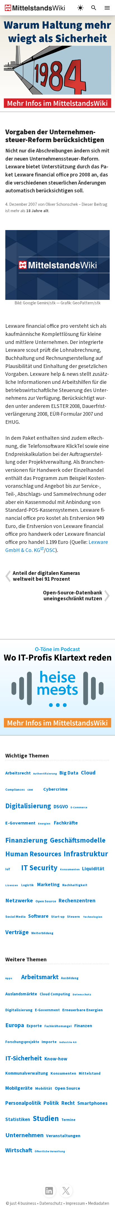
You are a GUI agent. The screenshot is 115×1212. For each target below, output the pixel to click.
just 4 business (23, 1203)
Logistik (27, 885)
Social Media (15, 916)
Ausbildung (69, 978)
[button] (93, 8)
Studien (46, 1118)
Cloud (88, 773)
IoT (7, 869)
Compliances (15, 790)
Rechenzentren (77, 901)
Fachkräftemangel (58, 1026)
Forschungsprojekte (22, 1041)
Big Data (68, 772)
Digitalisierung (28, 806)
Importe (49, 1041)
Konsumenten (70, 869)
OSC (50, 550)
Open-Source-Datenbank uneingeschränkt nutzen (72, 596)
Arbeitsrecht (18, 773)
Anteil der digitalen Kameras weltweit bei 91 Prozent (46, 576)
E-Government (20, 823)
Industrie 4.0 (67, 1042)
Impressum (75, 1203)
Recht (68, 1103)
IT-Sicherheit (23, 1058)
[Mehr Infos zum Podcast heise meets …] (57, 687)
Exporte (34, 1026)
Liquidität (93, 869)
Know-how (55, 1059)
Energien (44, 824)
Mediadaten (98, 1203)
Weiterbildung (42, 933)
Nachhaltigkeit (74, 885)
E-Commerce (79, 807)
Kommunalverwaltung (26, 1073)
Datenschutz (82, 994)
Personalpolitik (23, 1103)
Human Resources (33, 854)
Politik (51, 1103)
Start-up (57, 916)
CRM (30, 790)
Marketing (48, 884)
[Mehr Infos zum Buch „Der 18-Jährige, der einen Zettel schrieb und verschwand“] (57, 64)
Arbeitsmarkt (40, 977)
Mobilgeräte (19, 1088)
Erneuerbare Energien (82, 1010)
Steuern (73, 916)
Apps (8, 978)
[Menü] (107, 8)
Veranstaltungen (63, 1136)
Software (38, 916)
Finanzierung (26, 840)
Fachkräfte (66, 822)
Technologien (92, 917)
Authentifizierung (45, 774)
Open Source (45, 901)
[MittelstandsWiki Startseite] (32, 8)
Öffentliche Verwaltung (50, 1151)
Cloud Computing (55, 994)
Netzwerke (19, 901)
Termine (68, 1119)
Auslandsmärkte (21, 994)
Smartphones (92, 1103)
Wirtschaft (18, 1150)
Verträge (17, 932)
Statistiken (17, 1119)
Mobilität (43, 1088)
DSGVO (61, 807)
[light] (80, 8)
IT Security (39, 868)
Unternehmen (24, 1135)
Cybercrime (55, 789)
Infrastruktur (86, 854)
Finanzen (83, 1026)
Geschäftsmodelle (78, 840)
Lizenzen (11, 885)
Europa (14, 1025)
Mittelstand (89, 1073)
